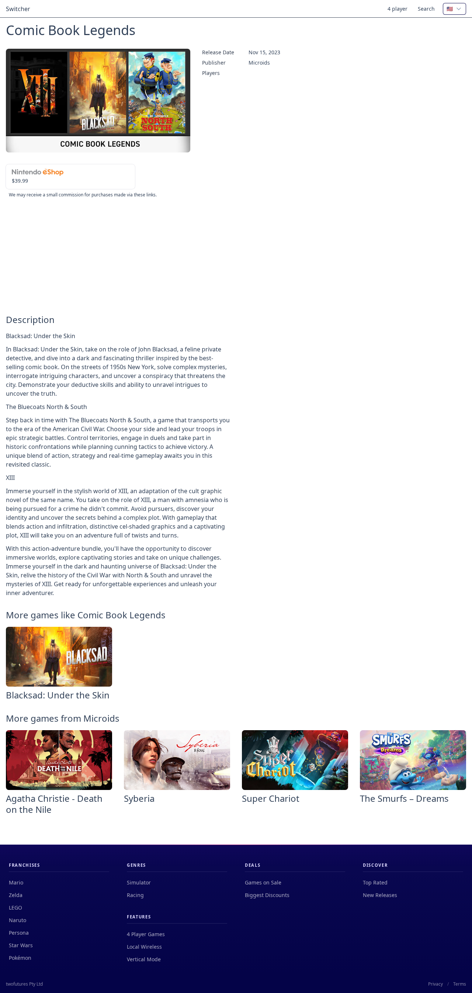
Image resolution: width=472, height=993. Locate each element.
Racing (135, 894)
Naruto (17, 920)
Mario (16, 882)
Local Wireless (144, 946)
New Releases (380, 894)
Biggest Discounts (267, 894)
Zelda (15, 894)
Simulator (139, 882)
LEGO (15, 907)
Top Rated (375, 882)
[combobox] (454, 9)
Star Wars (21, 945)
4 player (397, 8)
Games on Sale (263, 882)
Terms (459, 984)
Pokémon (20, 957)
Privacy (435, 984)
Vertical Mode (144, 959)
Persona (19, 932)
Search (426, 8)
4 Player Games (146, 934)
